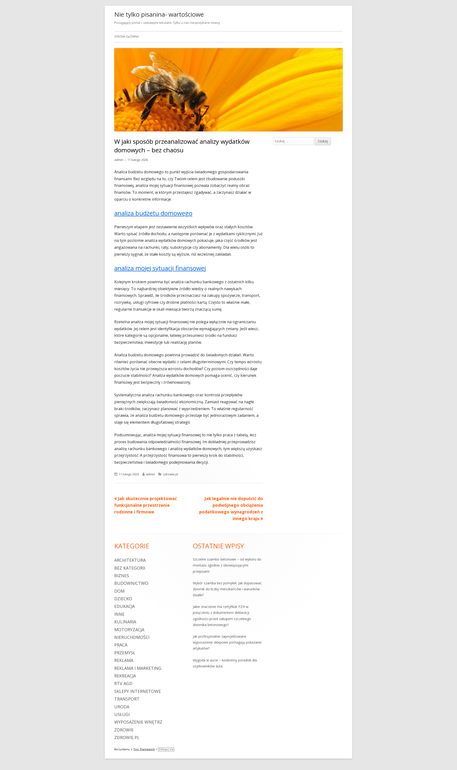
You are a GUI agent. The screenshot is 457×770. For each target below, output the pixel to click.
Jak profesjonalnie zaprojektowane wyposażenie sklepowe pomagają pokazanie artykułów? (227, 642)
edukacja (124, 606)
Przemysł (124, 653)
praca (120, 645)
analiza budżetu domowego (153, 213)
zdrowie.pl (170, 474)
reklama (123, 660)
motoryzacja (129, 629)
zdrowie (124, 730)
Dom (119, 591)
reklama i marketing (137, 668)
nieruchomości (131, 637)
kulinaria (125, 622)
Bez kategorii (129, 568)
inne (119, 614)
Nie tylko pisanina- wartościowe (159, 14)
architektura (130, 560)
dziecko (123, 598)
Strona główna (126, 37)
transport (126, 699)
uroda (121, 707)
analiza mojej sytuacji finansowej (160, 268)
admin (118, 160)
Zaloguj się (166, 749)
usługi (122, 714)
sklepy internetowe (137, 691)
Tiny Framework (144, 749)
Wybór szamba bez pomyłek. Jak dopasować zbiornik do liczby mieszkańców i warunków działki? (227, 589)
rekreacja (125, 676)
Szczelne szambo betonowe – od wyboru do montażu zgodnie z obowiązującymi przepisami (227, 565)
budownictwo (131, 583)
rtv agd (123, 683)
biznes (121, 575)
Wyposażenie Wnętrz (138, 722)
